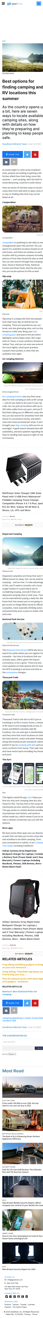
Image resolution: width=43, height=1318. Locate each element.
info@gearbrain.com (14, 1280)
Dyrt (30, 797)
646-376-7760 (12, 1283)
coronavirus (11, 672)
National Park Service (17, 650)
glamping (17, 1018)
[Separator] (14, 161)
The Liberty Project (19, 1307)
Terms (34, 1314)
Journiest (31, 1304)
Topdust (15, 1304)
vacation (7, 1020)
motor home (31, 1018)
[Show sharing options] (41, 230)
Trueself (23, 1304)
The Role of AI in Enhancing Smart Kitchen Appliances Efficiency (21, 1137)
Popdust (8, 1304)
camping (7, 1018)
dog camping (21, 425)
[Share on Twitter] (27, 154)
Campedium (8, 242)
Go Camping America (12, 396)
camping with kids (27, 744)
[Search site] (38, 3)
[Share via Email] (6, 162)
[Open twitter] (6, 1296)
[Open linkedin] (26, 1296)
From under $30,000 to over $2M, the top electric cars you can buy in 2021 (20, 1104)
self (14, 1020)
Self (3, 41)
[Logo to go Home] (14, 4)
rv (23, 1018)
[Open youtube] (18, 1296)
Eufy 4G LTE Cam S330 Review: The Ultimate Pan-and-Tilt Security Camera (21, 1170)
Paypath (8, 1307)
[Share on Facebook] (12, 154)
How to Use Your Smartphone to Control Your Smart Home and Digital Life (22, 1237)
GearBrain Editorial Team (14, 144)
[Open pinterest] (14, 1296)
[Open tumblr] (22, 1296)
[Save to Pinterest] (35, 154)
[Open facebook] (10, 1296)
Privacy (28, 1314)
